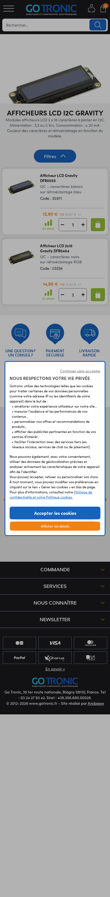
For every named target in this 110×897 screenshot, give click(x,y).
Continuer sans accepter (80, 370)
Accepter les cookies (55, 513)
